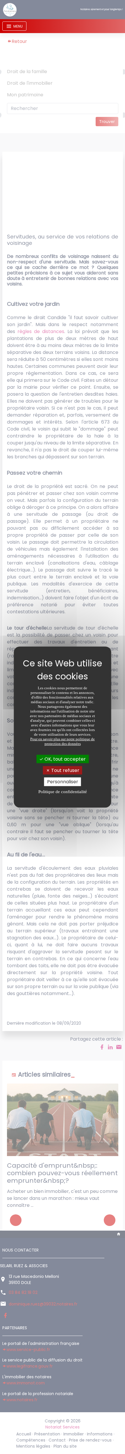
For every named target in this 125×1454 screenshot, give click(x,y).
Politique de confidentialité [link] (62, 791)
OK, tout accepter (64, 759)
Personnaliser (62, 781)
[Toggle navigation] (14, 26)
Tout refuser (64, 770)
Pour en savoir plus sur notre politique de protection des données (62, 741)
